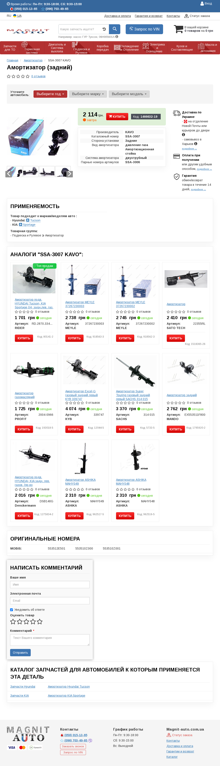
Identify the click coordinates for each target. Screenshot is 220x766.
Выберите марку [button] (87, 94)
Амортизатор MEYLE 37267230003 (80, 304)
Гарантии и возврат (180, 751)
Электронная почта (25, 593)
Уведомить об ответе (29, 609)
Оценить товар (22, 615)
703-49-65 (76, 740)
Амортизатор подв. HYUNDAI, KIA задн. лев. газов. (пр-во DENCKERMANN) (32, 482)
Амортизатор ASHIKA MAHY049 (80, 481)
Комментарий (22, 630)
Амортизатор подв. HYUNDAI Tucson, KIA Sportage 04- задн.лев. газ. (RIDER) (34, 305)
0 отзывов (38, 76)
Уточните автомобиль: (19, 93)
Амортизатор (176, 304)
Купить (118, 116)
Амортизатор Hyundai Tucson (69, 686)
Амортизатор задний (182, 395)
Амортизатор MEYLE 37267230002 (130, 304)
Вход (208, 3)
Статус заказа (199, 16)
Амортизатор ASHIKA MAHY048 (131, 481)
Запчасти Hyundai (22, 686)
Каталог (172, 756)
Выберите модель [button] (128, 94)
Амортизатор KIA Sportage (66, 695)
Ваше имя (18, 577)
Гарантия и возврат (149, 16)
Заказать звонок (73, 746)
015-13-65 (75, 735)
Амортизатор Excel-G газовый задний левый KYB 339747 (81, 395)
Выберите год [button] (49, 94)
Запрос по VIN (146, 29)
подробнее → (189, 148)
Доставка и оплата (117, 16)
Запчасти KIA (19, 695)
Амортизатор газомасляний (25, 395)
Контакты (173, 16)
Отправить (20, 652)
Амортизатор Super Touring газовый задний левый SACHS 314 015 (133, 395)
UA (19, 15)
